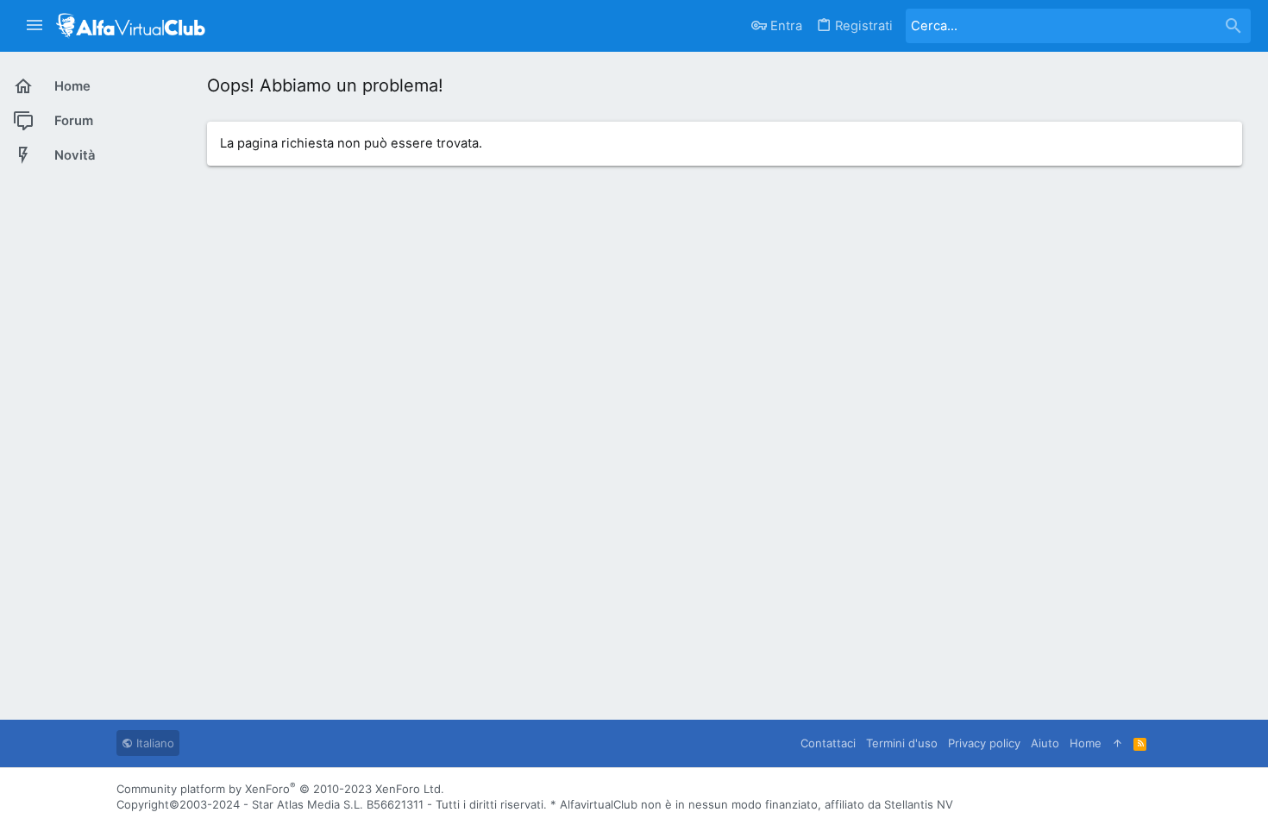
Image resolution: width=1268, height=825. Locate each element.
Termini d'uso (902, 743)
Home (1086, 743)
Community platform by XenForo (280, 789)
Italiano (153, 743)
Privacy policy (984, 743)
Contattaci (828, 743)
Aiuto (1045, 743)
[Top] (1117, 743)
